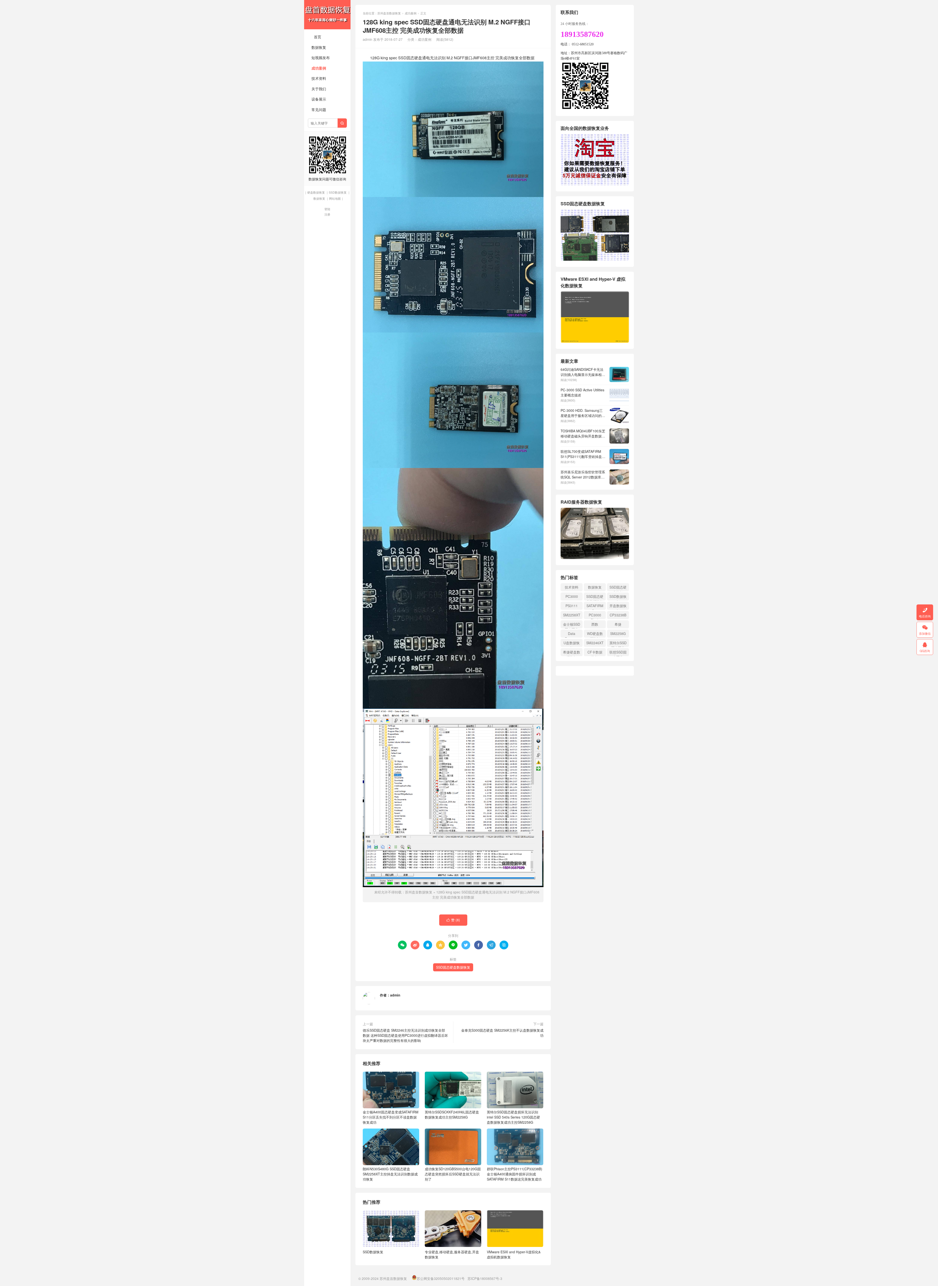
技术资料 (318, 78)
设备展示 (318, 99)
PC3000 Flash (595, 615)
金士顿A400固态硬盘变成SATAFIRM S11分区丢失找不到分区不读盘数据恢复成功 (390, 1117)
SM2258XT (571, 614)
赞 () (453, 919)
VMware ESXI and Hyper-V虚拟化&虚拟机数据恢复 (514, 1254)
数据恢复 (318, 47)
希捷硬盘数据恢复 (571, 653)
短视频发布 (320, 57)
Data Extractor (572, 634)
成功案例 (318, 68)
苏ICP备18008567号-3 (485, 1278)
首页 (317, 36)
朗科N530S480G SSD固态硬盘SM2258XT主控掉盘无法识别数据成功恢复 (390, 1174)
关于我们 (318, 88)
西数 (594, 624)
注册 (327, 214)
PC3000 (571, 596)
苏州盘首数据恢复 (327, 14)
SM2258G (618, 633)
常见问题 (318, 109)
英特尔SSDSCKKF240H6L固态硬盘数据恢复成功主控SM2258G (452, 1115)
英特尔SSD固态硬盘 (618, 643)
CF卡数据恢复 (594, 653)
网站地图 (335, 198)
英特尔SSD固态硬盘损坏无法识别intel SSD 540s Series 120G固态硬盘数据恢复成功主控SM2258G (513, 1117)
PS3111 (571, 605)
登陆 (327, 209)
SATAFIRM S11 (594, 606)
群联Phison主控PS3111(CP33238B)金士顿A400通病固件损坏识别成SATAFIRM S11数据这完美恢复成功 (514, 1174)
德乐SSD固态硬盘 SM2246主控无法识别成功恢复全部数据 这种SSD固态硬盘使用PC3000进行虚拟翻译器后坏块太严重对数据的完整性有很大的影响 (405, 1035)
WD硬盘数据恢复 (595, 634)
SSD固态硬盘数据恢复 (453, 967)
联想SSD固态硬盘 (618, 653)
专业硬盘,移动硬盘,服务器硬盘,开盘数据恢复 (452, 1254)
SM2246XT (595, 642)
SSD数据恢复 (338, 192)
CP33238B (618, 614)
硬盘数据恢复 (316, 192)
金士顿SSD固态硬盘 (571, 625)
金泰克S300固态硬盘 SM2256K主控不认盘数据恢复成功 (502, 1033)
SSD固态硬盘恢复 (618, 588)
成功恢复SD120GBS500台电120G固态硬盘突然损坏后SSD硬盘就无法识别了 (453, 1174)
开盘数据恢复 (618, 606)
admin (395, 995)
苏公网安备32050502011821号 (441, 1278)
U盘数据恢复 (572, 643)
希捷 (618, 624)
